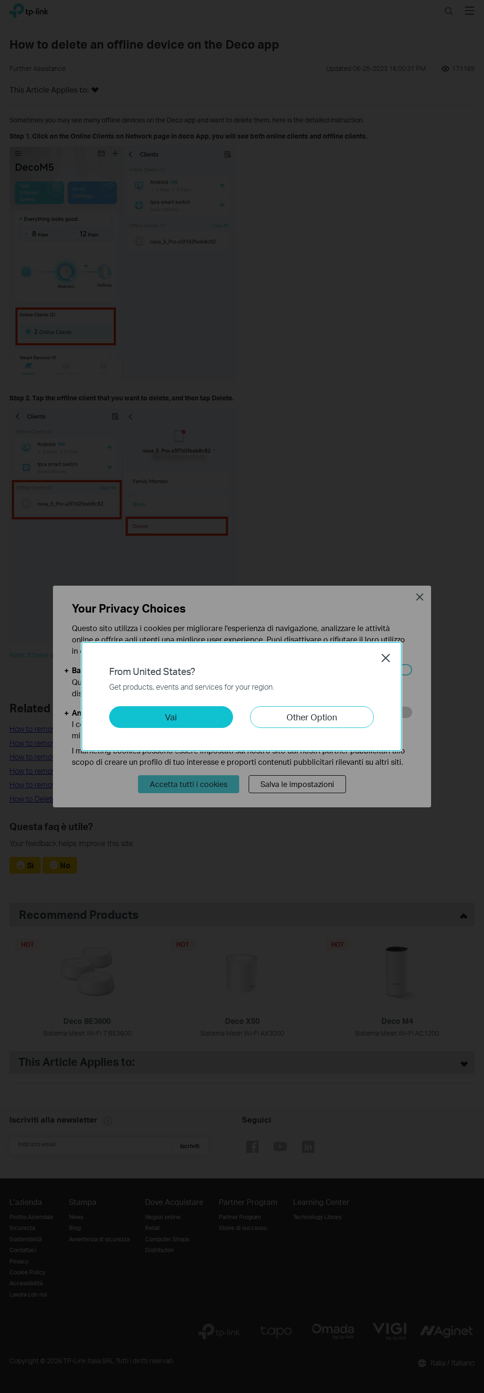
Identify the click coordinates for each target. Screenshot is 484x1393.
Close (385, 658)
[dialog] (242, 696)
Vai (171, 716)
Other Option (311, 716)
